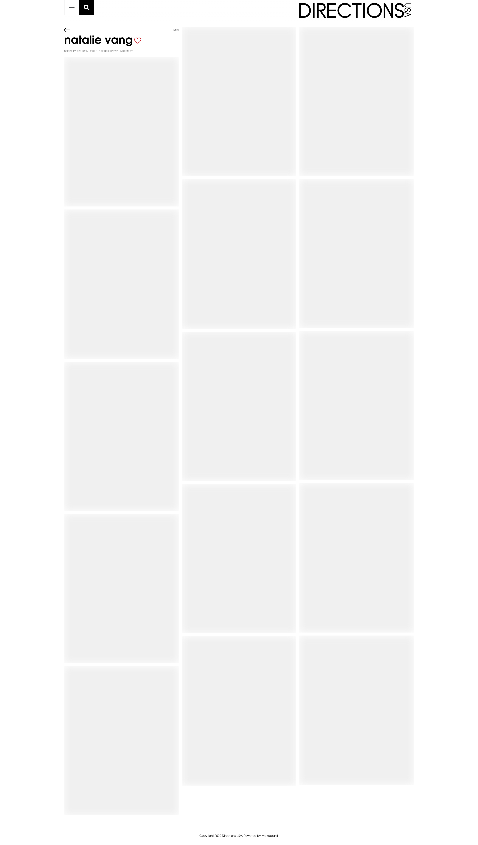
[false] (137, 40)
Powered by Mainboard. (261, 836)
